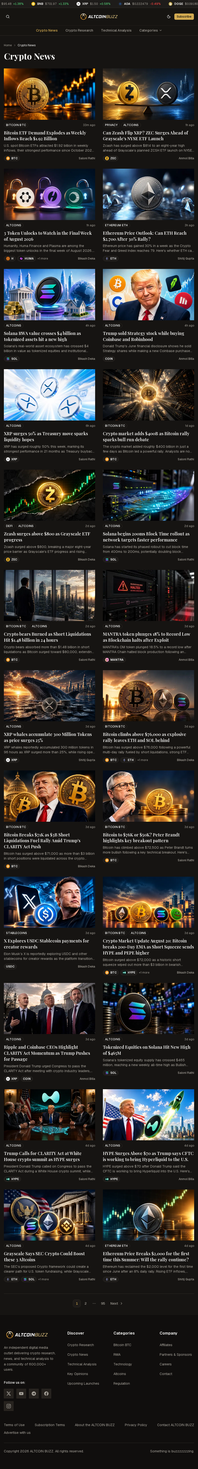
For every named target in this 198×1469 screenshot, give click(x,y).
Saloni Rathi (87, 158)
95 (103, 1303)
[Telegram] (34, 1393)
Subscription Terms (50, 1425)
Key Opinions (77, 1374)
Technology (122, 1364)
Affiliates (166, 1345)
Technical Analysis (116, 30)
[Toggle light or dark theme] (169, 16)
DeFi (9, 526)
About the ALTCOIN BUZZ (95, 1425)
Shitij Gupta (186, 258)
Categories (148, 30)
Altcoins (131, 125)
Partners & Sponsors (176, 1354)
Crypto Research (79, 30)
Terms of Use (14, 1425)
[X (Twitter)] (9, 1393)
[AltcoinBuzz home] (99, 16)
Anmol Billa (186, 158)
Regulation (121, 1383)
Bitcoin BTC (16, 125)
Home (8, 45)
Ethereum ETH (116, 225)
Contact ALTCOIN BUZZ (175, 1425)
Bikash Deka (86, 258)
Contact (166, 1374)
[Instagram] (9, 1406)
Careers (166, 1364)
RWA (116, 1354)
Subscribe (184, 16)
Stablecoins (16, 933)
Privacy (111, 125)
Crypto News (47, 30)
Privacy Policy (136, 1425)
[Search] (8, 16)
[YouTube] (21, 1393)
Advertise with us (17, 1432)
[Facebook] (46, 1393)
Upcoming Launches (83, 1383)
